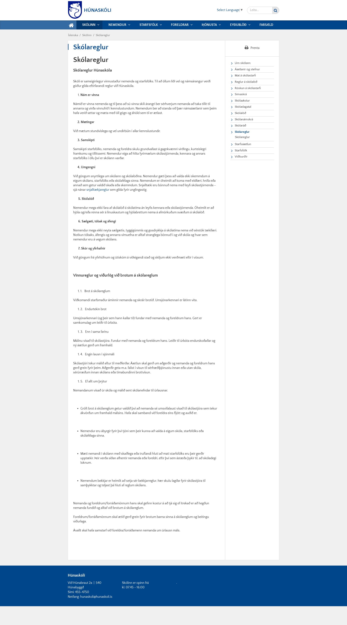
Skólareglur (103, 35)
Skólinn (87, 35)
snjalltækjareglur (97, 190)
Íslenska (73, 35)
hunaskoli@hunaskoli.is (96, 597)
